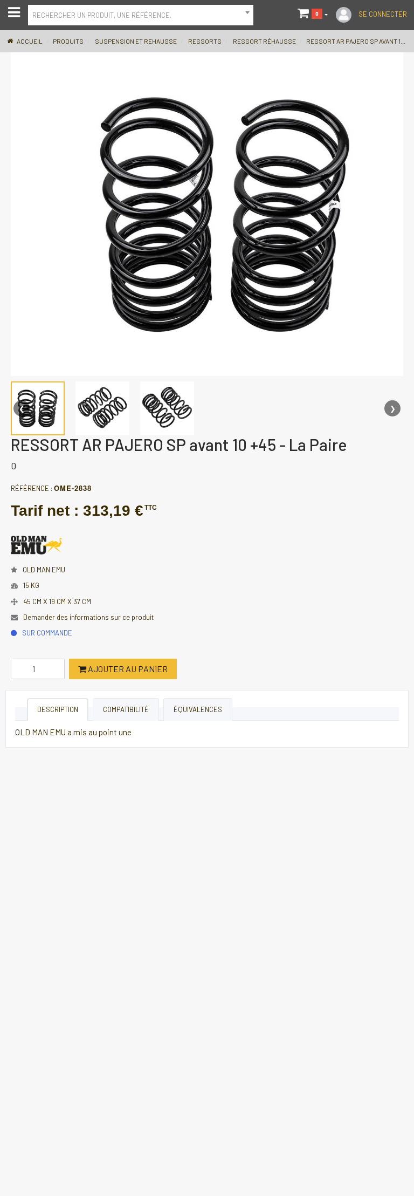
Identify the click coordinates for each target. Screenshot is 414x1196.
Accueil (30, 41)
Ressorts (205, 41)
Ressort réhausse (264, 41)
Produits (68, 41)
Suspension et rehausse (136, 41)
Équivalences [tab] (198, 709)
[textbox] (140, 14)
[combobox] (140, 15)
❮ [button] (22, 408)
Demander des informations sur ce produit (88, 617)
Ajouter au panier (127, 669)
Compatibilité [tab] (126, 709)
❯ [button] (393, 408)
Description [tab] (57, 709)
